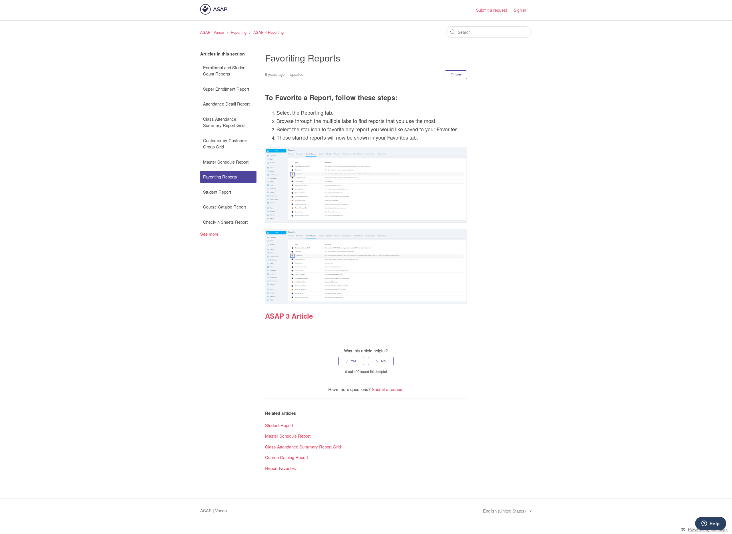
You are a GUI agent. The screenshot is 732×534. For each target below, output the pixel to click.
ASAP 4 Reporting (268, 32)
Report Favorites (280, 468)
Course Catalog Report (224, 207)
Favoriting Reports (220, 177)
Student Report (217, 192)
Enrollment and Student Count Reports (224, 70)
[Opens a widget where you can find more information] (710, 524)
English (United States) (505, 511)
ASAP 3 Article (289, 316)
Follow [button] (456, 74)
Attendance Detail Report (226, 104)
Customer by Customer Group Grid (225, 143)
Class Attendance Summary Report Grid (223, 122)
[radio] (351, 361)
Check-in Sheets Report (225, 222)
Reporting (238, 32)
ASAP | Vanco (212, 32)
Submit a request (491, 10)
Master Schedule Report (225, 162)
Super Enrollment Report (226, 89)
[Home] (213, 13)
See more (209, 234)
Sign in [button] (520, 10)
